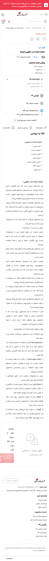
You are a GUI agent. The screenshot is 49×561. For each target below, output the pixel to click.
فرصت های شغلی (41, 536)
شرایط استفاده (42, 500)
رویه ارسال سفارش (41, 504)
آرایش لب (27, 28)
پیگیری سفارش (42, 507)
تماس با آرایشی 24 (41, 529)
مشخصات (6, 127)
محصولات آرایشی (36, 28)
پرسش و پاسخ (23, 127)
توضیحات (39, 127)
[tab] (41, 127)
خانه (44, 28)
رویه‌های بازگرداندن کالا (40, 516)
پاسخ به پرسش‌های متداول (38, 520)
